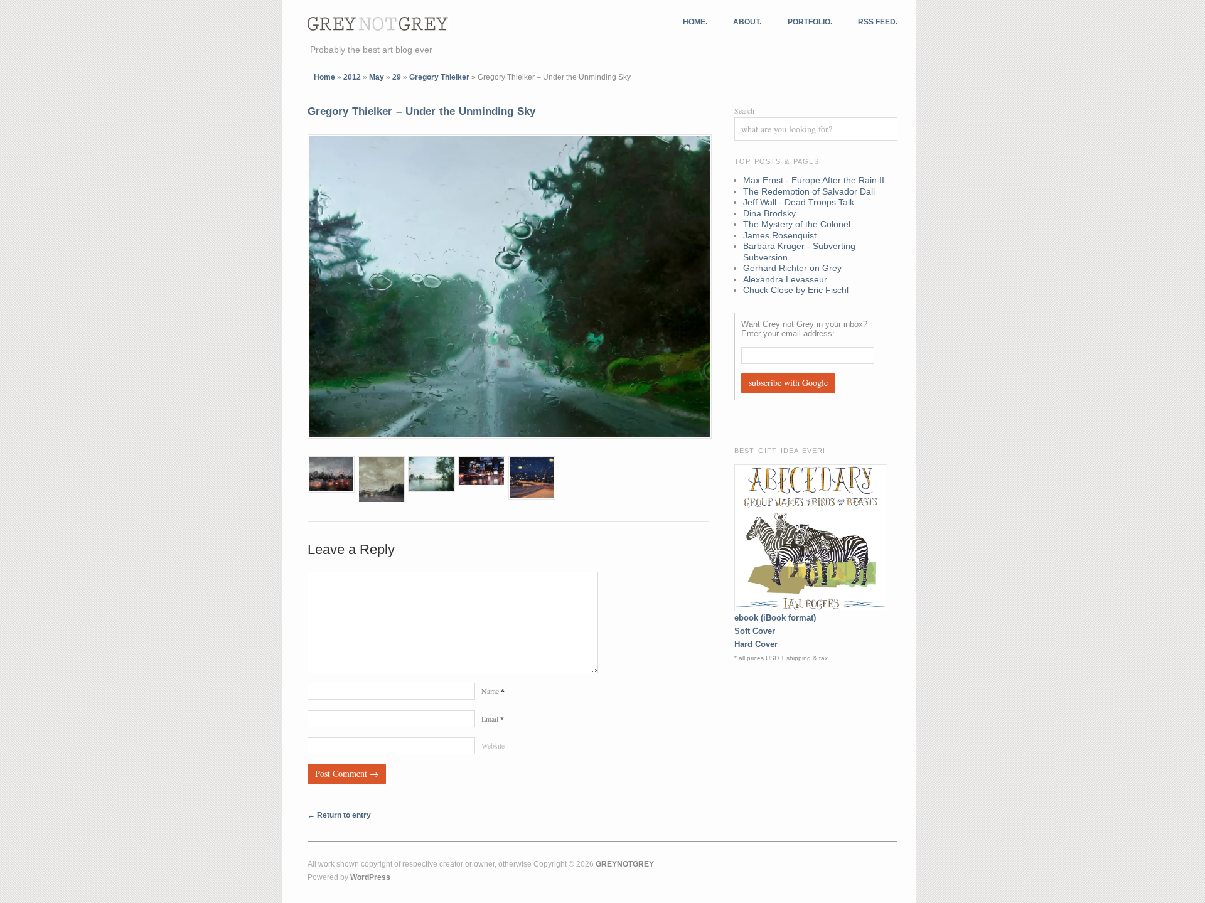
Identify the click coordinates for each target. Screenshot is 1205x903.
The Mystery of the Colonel (796, 224)
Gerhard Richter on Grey (792, 268)
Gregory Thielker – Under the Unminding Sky (421, 111)
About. (747, 22)
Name (493, 691)
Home (324, 77)
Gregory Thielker (439, 77)
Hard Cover (756, 644)
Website (493, 746)
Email (492, 719)
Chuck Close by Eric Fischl (796, 290)
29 (396, 77)
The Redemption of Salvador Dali (809, 191)
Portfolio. (810, 22)
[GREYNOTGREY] (378, 22)
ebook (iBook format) (775, 617)
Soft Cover (754, 631)
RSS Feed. (877, 22)
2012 (352, 77)
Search (744, 110)
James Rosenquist (780, 235)
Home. (695, 22)
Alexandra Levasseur (785, 279)
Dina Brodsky (769, 213)
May (376, 77)
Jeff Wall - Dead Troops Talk (798, 202)
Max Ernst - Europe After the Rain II (813, 180)
